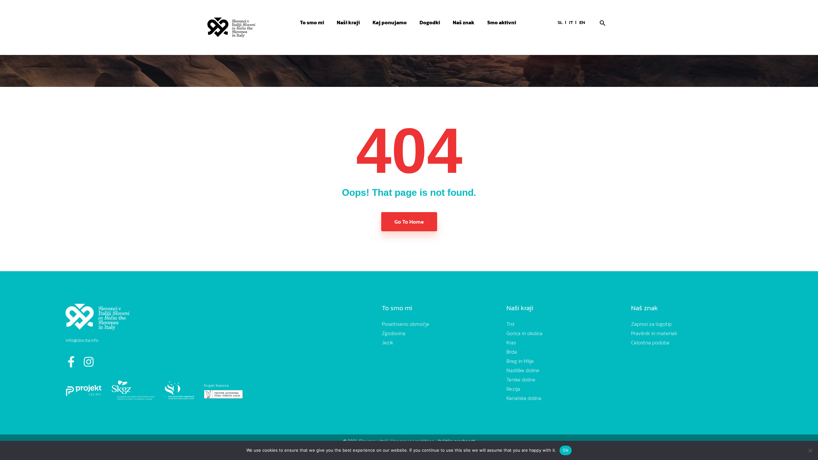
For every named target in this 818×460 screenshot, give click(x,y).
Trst (510, 324)
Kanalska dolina (523, 398)
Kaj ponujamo (390, 22)
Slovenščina (560, 23)
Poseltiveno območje (405, 324)
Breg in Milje (520, 361)
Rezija (513, 389)
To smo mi (312, 22)
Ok (565, 450)
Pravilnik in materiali (654, 333)
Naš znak (464, 22)
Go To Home (409, 222)
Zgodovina (393, 333)
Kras (511, 342)
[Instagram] (88, 361)
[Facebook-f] (71, 361)
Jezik (387, 342)
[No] (810, 450)
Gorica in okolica (524, 333)
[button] (603, 22)
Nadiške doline (522, 370)
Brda (511, 352)
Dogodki (430, 22)
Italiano (571, 23)
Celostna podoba (650, 342)
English (582, 23)
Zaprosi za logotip (651, 324)
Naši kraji (348, 22)
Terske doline (521, 379)
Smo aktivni (501, 22)
